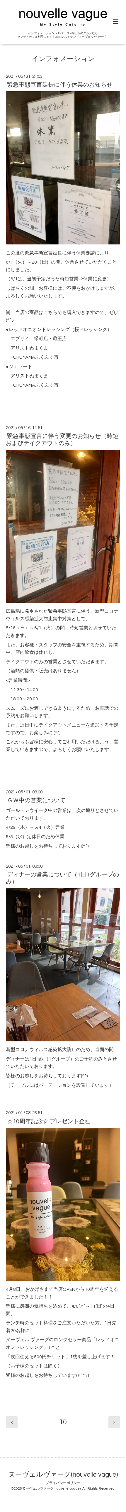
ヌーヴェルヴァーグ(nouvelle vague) (63, 1474)
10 (63, 1422)
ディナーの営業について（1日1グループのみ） (62, 878)
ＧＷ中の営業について (36, 800)
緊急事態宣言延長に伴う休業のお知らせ (60, 85)
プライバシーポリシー (63, 1483)
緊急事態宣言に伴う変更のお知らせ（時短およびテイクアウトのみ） (62, 439)
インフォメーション (63, 59)
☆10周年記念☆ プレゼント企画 (49, 1121)
